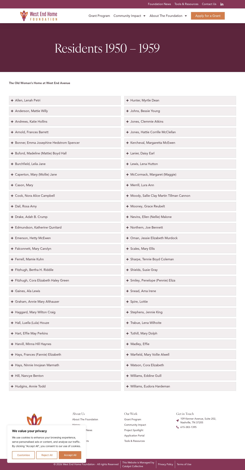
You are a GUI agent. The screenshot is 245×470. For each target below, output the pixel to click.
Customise (23, 455)
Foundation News (159, 4)
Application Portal (134, 435)
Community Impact (127, 16)
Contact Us (209, 4)
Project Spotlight (133, 430)
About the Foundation (166, 16)
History (76, 424)
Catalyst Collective (132, 466)
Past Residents (80, 441)
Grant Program (99, 16)
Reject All (46, 455)
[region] (46, 444)
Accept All (70, 455)
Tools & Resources (186, 4)
